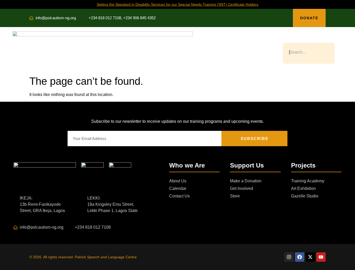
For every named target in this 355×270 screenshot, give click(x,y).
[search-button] (285, 38)
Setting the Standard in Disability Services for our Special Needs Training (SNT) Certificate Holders (177, 4)
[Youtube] (321, 257)
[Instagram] (289, 257)
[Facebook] (299, 257)
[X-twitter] (310, 257)
